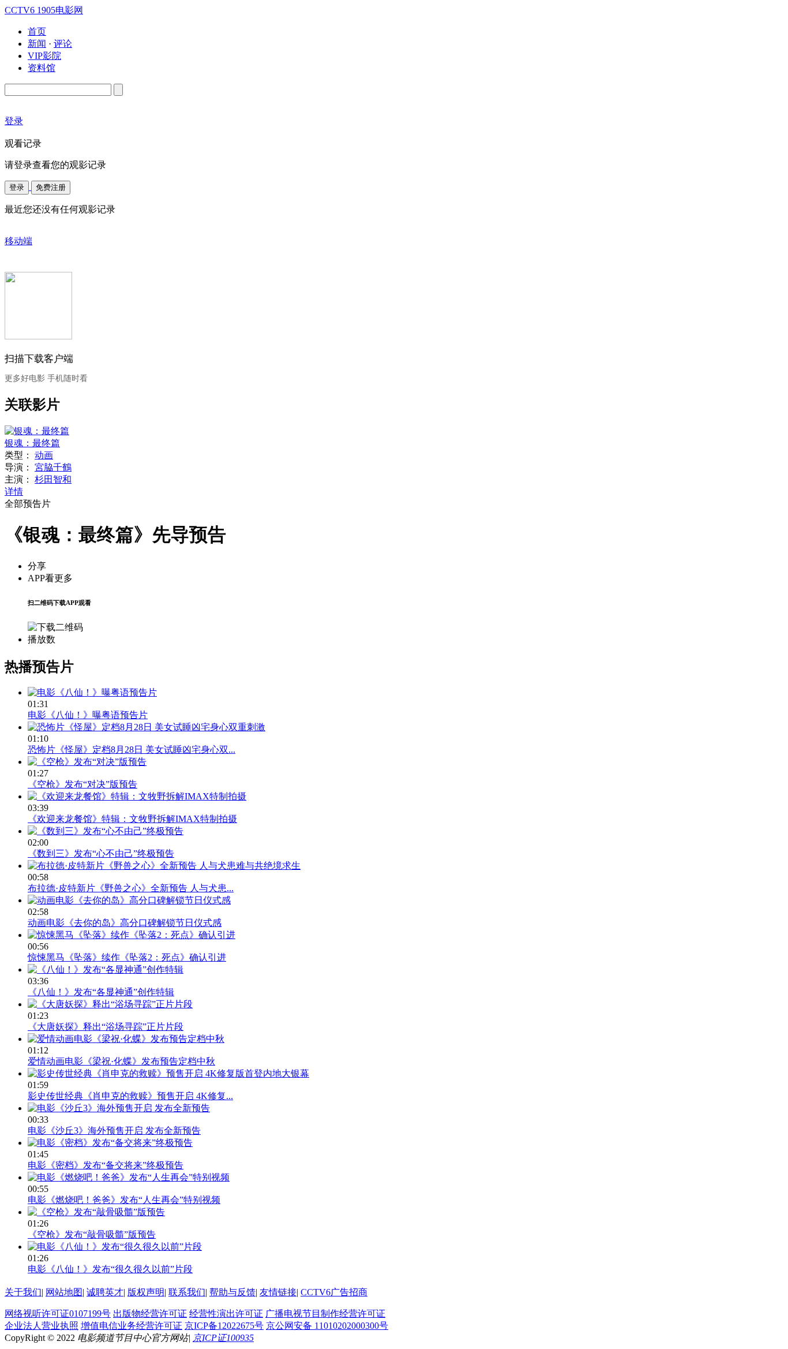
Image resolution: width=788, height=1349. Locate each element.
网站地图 (64, 1292)
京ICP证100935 (223, 1338)
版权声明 (145, 1292)
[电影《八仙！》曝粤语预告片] (92, 692)
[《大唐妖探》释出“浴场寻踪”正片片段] (110, 1004)
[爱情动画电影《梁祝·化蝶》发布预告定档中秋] (126, 1039)
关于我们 (23, 1292)
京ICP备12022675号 (224, 1326)
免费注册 (51, 187)
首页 (37, 31)
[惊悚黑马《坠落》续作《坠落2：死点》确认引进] (131, 935)
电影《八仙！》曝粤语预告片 (88, 715)
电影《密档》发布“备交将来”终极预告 (105, 1165)
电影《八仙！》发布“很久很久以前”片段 (110, 1269)
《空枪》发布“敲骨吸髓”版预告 (92, 1234)
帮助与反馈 (232, 1292)
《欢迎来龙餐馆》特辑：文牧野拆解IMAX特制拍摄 (132, 819)
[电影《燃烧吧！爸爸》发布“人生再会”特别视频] (129, 1177)
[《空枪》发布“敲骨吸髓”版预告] (96, 1212)
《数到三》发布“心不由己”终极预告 (101, 853)
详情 (14, 491)
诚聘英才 (105, 1292)
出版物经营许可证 (150, 1313)
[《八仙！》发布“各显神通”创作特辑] (105, 969)
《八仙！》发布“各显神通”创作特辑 (101, 992)
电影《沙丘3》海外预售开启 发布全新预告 (114, 1130)
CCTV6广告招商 (334, 1292)
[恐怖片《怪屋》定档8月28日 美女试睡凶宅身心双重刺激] (146, 727)
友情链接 (278, 1292)
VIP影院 (44, 56)
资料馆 (41, 68)
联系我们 (186, 1292)
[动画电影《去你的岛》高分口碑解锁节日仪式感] (129, 900)
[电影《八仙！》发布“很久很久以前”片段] (115, 1246)
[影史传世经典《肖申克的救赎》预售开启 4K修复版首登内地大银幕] (168, 1073)
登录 (16, 187)
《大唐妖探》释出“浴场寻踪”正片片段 (105, 1027)
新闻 (37, 43)
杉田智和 (53, 479)
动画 (44, 455)
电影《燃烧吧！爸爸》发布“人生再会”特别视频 (124, 1200)
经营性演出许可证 (226, 1313)
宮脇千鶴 (53, 467)
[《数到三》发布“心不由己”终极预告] (105, 831)
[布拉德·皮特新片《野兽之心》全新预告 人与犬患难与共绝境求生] (164, 865)
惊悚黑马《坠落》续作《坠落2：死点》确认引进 (127, 957)
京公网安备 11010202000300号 (327, 1326)
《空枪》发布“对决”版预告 (82, 784)
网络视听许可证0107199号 (58, 1313)
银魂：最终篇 (32, 443)
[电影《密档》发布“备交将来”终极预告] (110, 1143)
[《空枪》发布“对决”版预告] (87, 762)
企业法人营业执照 (41, 1326)
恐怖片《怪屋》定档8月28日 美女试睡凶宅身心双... (131, 749)
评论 (63, 43)
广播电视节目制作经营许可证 (325, 1313)
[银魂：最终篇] (37, 431)
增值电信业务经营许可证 (131, 1326)
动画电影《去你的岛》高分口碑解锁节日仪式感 (125, 923)
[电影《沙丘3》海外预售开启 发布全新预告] (119, 1108)
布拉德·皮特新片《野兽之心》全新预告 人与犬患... (131, 888)
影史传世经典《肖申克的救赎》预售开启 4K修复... (130, 1096)
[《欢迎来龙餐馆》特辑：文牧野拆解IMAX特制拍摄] (137, 796)
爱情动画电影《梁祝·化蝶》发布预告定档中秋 (121, 1061)
